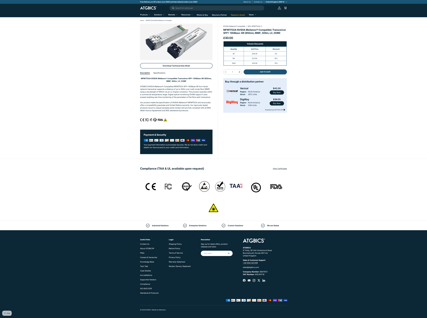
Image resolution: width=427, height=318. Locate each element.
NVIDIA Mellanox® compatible (234, 26)
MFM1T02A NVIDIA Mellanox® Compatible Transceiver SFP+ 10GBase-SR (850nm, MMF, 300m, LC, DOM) (159, 20)
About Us (247, 2)
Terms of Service (176, 253)
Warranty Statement (177, 262)
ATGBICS (148, 310)
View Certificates (280, 168)
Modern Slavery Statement (180, 266)
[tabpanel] (176, 100)
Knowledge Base (147, 262)
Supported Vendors (148, 280)
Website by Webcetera (159, 310)
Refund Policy (174, 248)
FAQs (142, 253)
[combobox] (216, 8)
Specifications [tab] (159, 73)
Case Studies (145, 271)
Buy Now (277, 92)
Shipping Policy (175, 244)
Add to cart (265, 72)
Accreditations (146, 275)
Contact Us (258, 2)
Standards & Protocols (149, 293)
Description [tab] (145, 73)
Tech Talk (144, 266)
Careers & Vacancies (148, 257)
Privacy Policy (175, 257)
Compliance (145, 284)
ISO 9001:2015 (146, 288)
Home (142, 20)
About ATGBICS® (147, 248)
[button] (285, 8)
